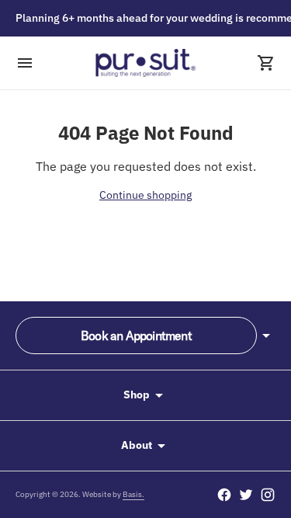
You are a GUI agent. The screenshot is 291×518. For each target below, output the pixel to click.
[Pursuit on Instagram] (267, 494)
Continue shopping (145, 195)
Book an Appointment (136, 335)
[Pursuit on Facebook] (224, 494)
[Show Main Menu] (25, 63)
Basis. (133, 494)
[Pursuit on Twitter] (246, 494)
